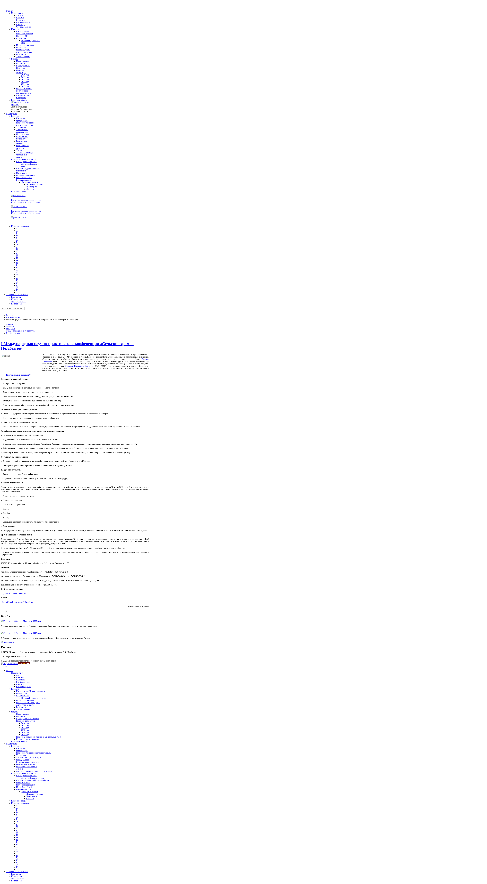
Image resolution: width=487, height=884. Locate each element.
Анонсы (9, 324)
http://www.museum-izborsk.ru (13, 593)
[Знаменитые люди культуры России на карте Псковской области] (22, 104)
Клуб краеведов (13, 333)
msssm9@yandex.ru (26, 602)
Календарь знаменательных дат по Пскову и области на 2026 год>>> (26, 212)
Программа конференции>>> (19, 375)
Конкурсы (10, 328)
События (10, 326)
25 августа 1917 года (32, 633)
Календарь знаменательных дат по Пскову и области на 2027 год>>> (26, 201)
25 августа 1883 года (32, 621)
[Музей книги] (7, 642)
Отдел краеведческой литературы (20, 331)
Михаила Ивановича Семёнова (79, 366)
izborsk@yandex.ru (9, 602)
